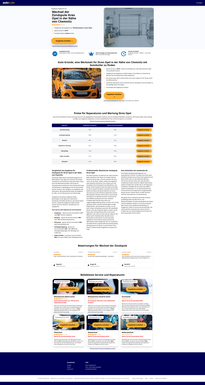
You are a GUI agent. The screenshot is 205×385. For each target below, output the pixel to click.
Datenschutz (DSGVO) (161, 378)
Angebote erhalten (143, 130)
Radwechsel (92, 332)
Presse (69, 367)
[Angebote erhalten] (114, 97)
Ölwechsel (58, 332)
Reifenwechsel (127, 332)
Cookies (151, 378)
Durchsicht (126, 297)
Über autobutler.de (90, 365)
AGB (146, 378)
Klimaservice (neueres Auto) (99, 297)
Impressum (70, 369)
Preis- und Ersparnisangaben (93, 367)
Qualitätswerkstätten (91, 369)
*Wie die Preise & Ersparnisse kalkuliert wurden (65, 46)
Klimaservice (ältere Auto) (64, 297)
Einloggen (199, 3)
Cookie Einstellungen (137, 378)
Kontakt (69, 365)
